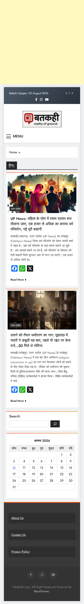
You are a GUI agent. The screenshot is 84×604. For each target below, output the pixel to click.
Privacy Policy (20, 551)
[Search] (55, 423)
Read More (17, 280)
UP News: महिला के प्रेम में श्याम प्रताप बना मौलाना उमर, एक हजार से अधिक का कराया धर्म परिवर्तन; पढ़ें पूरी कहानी (42, 224)
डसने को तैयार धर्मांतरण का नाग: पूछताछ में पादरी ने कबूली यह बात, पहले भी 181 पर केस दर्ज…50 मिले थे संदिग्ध (41, 340)
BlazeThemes (41, 591)
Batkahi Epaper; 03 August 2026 (28, 93)
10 (14, 467)
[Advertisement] (42, 42)
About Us (17, 518)
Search (14, 416)
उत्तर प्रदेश (16, 209)
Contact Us (18, 535)
